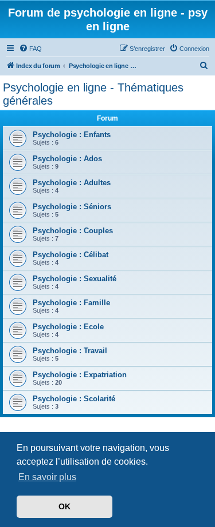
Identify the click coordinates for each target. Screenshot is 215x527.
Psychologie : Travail (70, 350)
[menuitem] (30, 48)
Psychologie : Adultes (72, 182)
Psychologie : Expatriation (80, 374)
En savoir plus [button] (47, 477)
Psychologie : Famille (71, 302)
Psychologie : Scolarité (74, 398)
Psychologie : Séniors (72, 206)
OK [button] (64, 506)
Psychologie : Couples (73, 230)
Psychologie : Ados (67, 158)
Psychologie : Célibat (70, 254)
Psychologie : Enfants (72, 134)
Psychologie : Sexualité (74, 278)
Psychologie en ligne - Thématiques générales (93, 94)
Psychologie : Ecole (68, 326)
